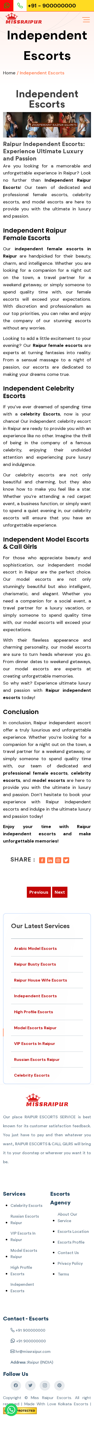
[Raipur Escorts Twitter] (30, 1386)
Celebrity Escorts (32, 1075)
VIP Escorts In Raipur (34, 1043)
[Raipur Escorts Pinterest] (59, 1386)
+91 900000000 (30, 1330)
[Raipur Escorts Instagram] (45, 1386)
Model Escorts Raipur (35, 1027)
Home (9, 73)
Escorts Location (73, 1232)
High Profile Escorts (33, 1011)
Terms (63, 1274)
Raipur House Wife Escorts (40, 980)
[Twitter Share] (66, 860)
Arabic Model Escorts (35, 948)
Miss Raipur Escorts (51, 1397)
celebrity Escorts (40, 414)
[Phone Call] (21, 5)
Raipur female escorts (58, 345)
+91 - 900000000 (52, 5)
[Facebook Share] (42, 860)
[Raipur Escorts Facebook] (16, 1386)
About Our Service (67, 1217)
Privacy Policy (70, 1264)
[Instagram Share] (58, 860)
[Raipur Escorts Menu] (86, 19)
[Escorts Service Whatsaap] (8, 5)
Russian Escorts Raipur (37, 1059)
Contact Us (68, 1253)
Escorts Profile (71, 1242)
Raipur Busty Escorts (35, 964)
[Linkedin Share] (50, 860)
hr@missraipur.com (33, 1352)
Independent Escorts (47, 99)
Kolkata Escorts (73, 1404)
